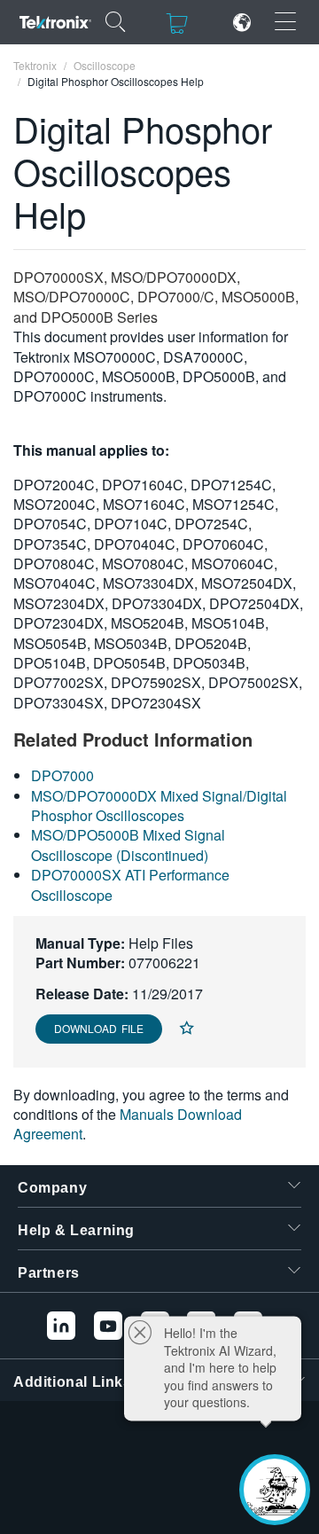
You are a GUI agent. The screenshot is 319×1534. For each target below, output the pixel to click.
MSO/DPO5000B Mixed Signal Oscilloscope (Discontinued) (128, 845)
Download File (99, 1028)
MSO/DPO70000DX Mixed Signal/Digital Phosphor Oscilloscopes (159, 806)
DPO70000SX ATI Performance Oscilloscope (130, 884)
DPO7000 (62, 775)
